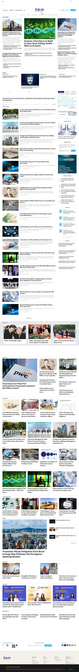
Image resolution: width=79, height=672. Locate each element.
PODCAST (4, 584)
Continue (70, 669)
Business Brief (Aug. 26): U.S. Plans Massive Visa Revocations (34, 162)
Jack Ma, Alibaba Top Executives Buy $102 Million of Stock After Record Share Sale (38, 266)
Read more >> (61, 147)
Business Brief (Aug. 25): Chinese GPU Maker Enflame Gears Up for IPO (36, 305)
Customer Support (46, 661)
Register (67, 10)
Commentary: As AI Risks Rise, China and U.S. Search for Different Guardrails (69, 225)
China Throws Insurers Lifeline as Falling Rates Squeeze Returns (66, 392)
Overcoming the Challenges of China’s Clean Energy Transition (29, 616)
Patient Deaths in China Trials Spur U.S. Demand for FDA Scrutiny (37, 292)
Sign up (73, 150)
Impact (45, 14)
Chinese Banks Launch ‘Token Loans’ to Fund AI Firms (36, 227)
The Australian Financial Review (70, 663)
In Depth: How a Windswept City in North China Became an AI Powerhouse (12, 46)
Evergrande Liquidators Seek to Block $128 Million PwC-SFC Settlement (67, 48)
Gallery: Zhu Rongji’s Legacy (12, 340)
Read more (29, 318)
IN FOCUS (4, 322)
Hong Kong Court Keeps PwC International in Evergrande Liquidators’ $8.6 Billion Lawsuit (66, 34)
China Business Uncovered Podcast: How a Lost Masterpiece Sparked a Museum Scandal (64, 604)
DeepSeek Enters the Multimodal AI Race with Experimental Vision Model (68, 186)
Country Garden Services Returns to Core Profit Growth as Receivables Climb (38, 110)
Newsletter (11, 10)
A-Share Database (73, 107)
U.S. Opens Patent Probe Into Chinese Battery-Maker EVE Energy (67, 180)
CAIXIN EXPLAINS (6, 496)
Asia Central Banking (53, 14)
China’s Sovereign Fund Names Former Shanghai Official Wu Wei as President (68, 191)
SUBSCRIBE (73, 10)
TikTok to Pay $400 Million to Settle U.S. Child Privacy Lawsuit (66, 66)
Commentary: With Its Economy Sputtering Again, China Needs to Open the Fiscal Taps (69, 232)
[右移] (75, 332)
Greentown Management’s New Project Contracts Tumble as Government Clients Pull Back (37, 123)
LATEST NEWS (5, 106)
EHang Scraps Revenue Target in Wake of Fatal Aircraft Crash (36, 175)
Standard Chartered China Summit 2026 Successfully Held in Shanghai (67, 616)
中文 (60, 10)
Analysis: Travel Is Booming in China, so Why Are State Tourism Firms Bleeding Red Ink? (48, 77)
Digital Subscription (35, 661)
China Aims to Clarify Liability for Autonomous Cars (36, 240)
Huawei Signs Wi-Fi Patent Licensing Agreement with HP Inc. (10, 616)
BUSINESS (4, 420)
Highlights (34, 14)
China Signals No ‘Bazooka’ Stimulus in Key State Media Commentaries (11, 414)
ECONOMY (5, 398)
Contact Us (45, 663)
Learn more (63, 669)
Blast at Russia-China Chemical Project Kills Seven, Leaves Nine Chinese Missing (37, 149)
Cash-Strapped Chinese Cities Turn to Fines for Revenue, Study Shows (28, 414)
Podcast (28, 14)
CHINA (4, 470)
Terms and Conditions (57, 660)
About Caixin (45, 658)
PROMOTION (5, 611)
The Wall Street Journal (69, 658)
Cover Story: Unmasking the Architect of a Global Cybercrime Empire (30, 87)
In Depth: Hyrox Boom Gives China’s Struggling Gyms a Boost (10, 76)
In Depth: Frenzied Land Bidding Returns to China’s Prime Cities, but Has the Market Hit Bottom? (67, 252)
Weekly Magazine (18, 10)
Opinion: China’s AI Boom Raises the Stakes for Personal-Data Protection (69, 212)
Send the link (48, 645)
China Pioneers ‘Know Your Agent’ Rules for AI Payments (67, 384)
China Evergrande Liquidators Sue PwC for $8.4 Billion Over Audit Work (67, 46)
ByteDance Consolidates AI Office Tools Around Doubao (48, 463)
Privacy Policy (56, 658)
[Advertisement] (39, 350)
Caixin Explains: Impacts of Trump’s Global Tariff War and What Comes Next (29, 513)
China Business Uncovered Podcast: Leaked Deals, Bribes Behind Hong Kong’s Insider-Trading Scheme (13, 604)
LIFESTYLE (4, 561)
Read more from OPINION (67, 237)
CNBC (66, 660)
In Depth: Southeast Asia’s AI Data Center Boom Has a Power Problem (12, 34)
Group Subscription (35, 663)
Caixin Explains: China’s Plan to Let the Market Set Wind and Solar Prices (48, 513)
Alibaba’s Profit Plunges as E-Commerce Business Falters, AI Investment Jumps (67, 201)
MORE (54, 104)
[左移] (3, 332)
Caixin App (5, 10)
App (32, 658)
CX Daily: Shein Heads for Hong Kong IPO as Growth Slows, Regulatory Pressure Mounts (36, 279)
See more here (73, 323)
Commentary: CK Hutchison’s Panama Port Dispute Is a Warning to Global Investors (69, 218)
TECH (3, 447)
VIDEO (4, 518)
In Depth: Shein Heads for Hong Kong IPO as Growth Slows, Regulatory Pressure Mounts (12, 55)
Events (40, 14)
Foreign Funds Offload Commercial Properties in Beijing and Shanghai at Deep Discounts (37, 136)
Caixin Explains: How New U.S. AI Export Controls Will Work (67, 513)
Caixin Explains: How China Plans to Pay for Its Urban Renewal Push (67, 76)
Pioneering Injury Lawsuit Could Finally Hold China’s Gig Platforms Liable (37, 253)
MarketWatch (67, 661)
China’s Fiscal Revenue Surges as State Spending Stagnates (66, 414)
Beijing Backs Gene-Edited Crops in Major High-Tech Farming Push (38, 55)
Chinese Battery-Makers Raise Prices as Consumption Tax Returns (37, 201)
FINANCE (4, 357)
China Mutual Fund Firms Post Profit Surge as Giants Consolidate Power (36, 214)
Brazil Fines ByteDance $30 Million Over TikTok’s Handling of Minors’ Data (67, 53)
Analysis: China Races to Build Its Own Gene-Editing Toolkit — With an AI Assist (39, 43)
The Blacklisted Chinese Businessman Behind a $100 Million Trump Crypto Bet (36, 188)
